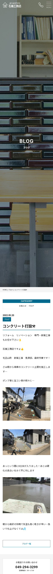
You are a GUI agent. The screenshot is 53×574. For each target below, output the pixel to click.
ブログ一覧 (26, 543)
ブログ (10, 290)
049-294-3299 (26, 567)
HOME (5, 290)
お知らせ (22, 305)
